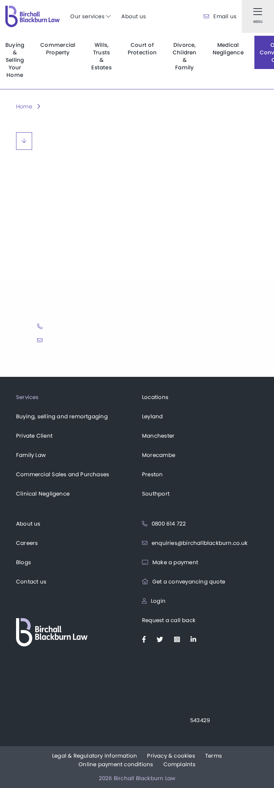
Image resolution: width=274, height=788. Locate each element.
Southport (155, 493)
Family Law (31, 455)
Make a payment (174, 562)
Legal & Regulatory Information (94, 755)
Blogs (23, 562)
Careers (27, 543)
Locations (155, 397)
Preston (152, 474)
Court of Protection (142, 48)
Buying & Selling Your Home (14, 60)
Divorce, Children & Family (185, 56)
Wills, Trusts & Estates (101, 56)
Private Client (34, 435)
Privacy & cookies (171, 755)
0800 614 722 (168, 523)
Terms (213, 755)
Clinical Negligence (43, 493)
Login (157, 601)
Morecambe (158, 455)
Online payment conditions (115, 764)
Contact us (31, 581)
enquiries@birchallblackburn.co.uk (199, 543)
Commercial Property (57, 48)
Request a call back (169, 620)
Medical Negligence (228, 48)
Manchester (158, 435)
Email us (224, 16)
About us (133, 16)
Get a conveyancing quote (188, 581)
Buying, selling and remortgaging (62, 416)
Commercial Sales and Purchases (62, 474)
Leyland (152, 416)
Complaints (179, 764)
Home (24, 106)
